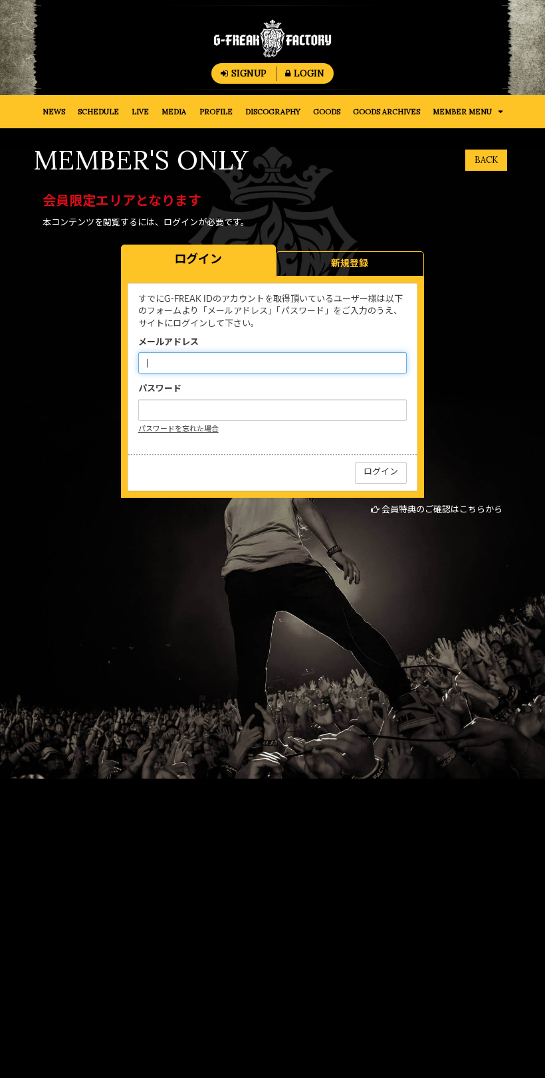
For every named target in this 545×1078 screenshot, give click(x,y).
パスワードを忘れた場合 (178, 429)
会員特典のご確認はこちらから (442, 510)
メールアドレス (168, 342)
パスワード (159, 389)
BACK (486, 159)
